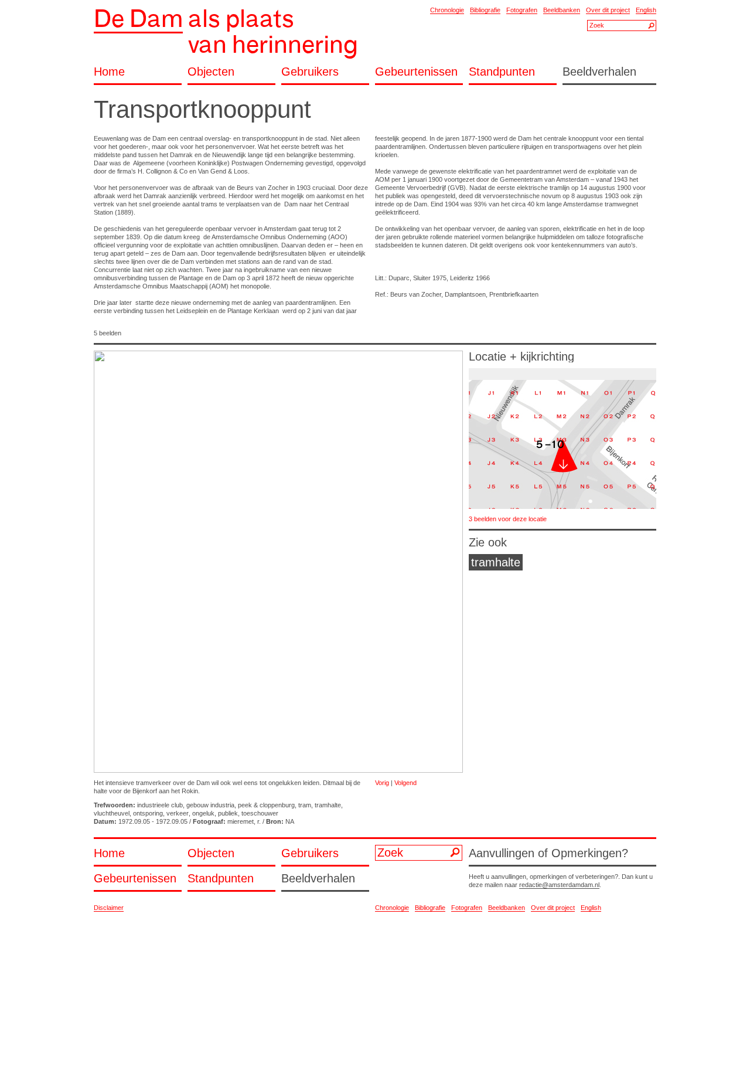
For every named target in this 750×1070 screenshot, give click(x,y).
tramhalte (328, 805)
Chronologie (447, 9)
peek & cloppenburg (266, 805)
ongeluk (203, 813)
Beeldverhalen (599, 72)
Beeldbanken (561, 9)
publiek (228, 813)
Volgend (405, 782)
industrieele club (160, 805)
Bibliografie (485, 9)
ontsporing (148, 813)
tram (304, 805)
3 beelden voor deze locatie (508, 518)
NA (289, 821)
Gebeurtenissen (416, 72)
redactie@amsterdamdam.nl (559, 884)
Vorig (382, 782)
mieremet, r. (244, 821)
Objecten (211, 72)
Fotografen (521, 9)
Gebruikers (310, 72)
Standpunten (502, 72)
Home (109, 72)
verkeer (177, 813)
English (646, 9)
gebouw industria (210, 805)
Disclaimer (109, 907)
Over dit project (608, 9)
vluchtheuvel (111, 813)
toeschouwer (259, 813)
